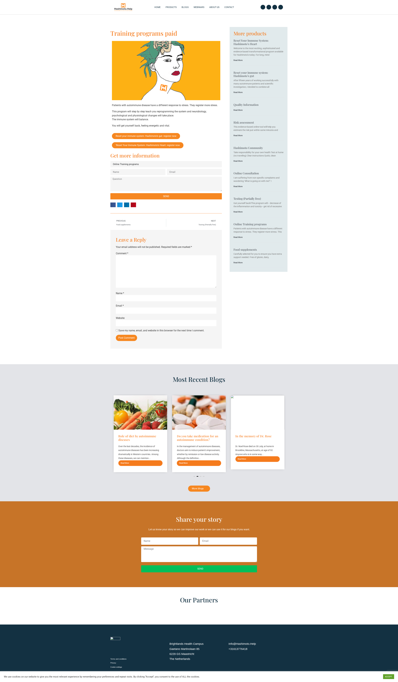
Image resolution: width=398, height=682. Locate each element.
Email (120, 306)
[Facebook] (263, 7)
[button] (113, 205)
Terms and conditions (118, 659)
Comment (122, 253)
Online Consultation (246, 173)
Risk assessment (244, 122)
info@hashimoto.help (242, 643)
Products (171, 7)
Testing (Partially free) (247, 198)
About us (214, 7)
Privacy (113, 663)
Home (157, 7)
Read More (238, 60)
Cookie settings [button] (116, 667)
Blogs (185, 7)
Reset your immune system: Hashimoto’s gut (251, 74)
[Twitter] (268, 7)
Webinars (199, 7)
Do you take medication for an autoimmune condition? (197, 438)
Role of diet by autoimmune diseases (137, 438)
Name (120, 293)
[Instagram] (274, 7)
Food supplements (245, 249)
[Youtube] (280, 7)
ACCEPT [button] (388, 676)
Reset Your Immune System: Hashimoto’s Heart (251, 42)
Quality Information (246, 105)
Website (120, 318)
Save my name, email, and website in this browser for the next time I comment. (161, 330)
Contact (229, 7)
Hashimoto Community (248, 148)
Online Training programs (250, 224)
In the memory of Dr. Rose (253, 436)
